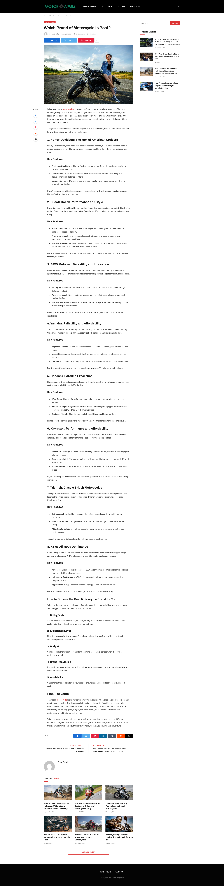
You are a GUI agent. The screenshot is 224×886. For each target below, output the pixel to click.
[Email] (35, 139)
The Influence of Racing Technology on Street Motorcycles (116, 806)
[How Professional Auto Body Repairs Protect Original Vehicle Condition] (146, 86)
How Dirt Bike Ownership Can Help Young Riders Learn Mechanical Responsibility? (57, 806)
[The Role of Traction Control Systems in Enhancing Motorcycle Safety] (89, 792)
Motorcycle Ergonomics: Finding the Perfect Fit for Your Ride (119, 837)
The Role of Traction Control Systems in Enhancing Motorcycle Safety (87, 806)
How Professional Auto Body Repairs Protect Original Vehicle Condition (166, 85)
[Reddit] (35, 133)
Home (46, 16)
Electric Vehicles (89, 6)
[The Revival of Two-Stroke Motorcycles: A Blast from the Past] (58, 824)
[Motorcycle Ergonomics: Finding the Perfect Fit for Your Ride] (119, 824)
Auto (109, 6)
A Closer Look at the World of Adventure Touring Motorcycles (87, 837)
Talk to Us (119, 872)
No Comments (80, 34)
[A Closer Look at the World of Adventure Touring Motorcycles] (89, 824)
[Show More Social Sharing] (96, 40)
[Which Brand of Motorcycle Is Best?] (88, 74)
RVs (101, 6)
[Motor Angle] (60, 6)
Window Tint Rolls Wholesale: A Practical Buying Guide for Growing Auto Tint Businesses (167, 41)
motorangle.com (118, 878)
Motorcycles (135, 6)
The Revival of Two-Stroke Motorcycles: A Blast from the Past (57, 837)
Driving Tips (121, 6)
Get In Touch (105, 872)
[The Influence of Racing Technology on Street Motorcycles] (119, 792)
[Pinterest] (35, 127)
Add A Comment (88, 852)
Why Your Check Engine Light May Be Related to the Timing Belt (167, 56)
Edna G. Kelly (55, 34)
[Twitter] (35, 121)
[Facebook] (35, 115)
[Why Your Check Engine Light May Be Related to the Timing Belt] (146, 57)
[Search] (179, 6)
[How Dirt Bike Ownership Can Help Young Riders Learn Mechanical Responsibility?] (58, 792)
